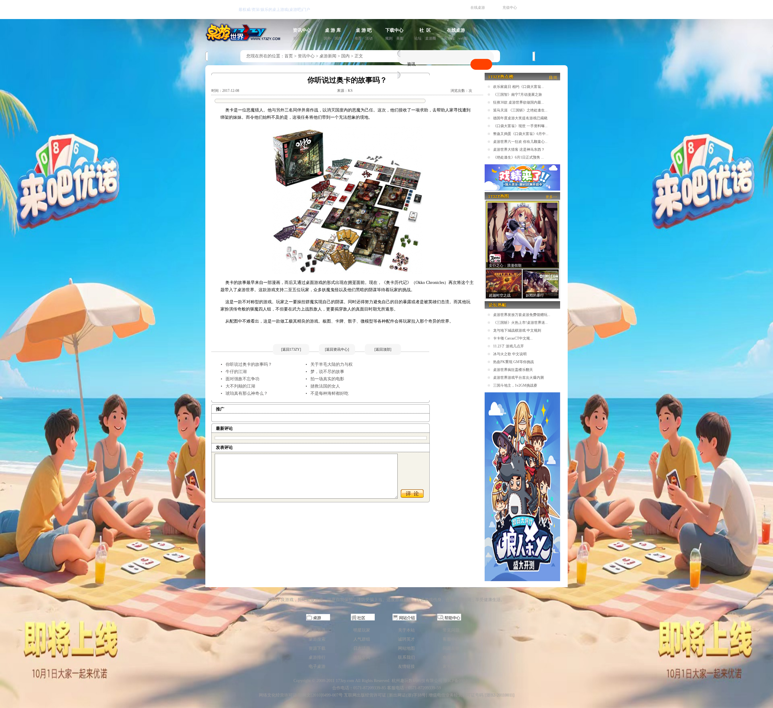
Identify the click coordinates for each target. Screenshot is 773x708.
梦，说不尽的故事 (327, 371)
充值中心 (509, 7)
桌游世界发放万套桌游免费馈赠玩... (521, 315)
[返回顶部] (382, 349)
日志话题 (361, 648)
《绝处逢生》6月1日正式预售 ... (518, 157)
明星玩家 (361, 630)
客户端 (449, 38)
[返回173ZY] (291, 349)
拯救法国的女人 (325, 386)
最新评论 (224, 428)
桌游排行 (317, 657)
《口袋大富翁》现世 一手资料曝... (520, 126)
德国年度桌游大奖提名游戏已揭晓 (520, 118)
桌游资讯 (317, 630)
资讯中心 (302, 30)
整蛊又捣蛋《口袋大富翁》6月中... (520, 134)
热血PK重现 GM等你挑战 (513, 362)
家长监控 (451, 666)
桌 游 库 (333, 30)
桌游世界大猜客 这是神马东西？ (519, 149)
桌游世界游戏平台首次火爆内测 (518, 377)
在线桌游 (477, 7)
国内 (338, 38)
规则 (389, 38)
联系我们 (406, 657)
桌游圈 (430, 38)
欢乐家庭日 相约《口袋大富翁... (518, 87)
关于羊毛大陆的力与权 (331, 364)
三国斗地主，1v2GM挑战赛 (515, 385)
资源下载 (317, 648)
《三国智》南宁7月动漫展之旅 (517, 94)
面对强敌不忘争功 (242, 379)
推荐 (358, 38)
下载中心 (394, 30)
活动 (369, 38)
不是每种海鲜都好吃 (329, 393)
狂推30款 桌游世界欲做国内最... (518, 102)
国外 (327, 38)
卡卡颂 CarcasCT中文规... (513, 338)
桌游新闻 (327, 56)
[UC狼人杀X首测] (522, 580)
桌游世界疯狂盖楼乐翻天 (513, 370)
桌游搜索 (317, 639)
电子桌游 (317, 666)
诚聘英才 (406, 639)
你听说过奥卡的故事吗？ (249, 364)
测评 (307, 38)
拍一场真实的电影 (327, 379)
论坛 (418, 38)
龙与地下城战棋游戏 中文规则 (517, 330)
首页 (288, 56)
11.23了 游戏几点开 (508, 346)
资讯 (296, 38)
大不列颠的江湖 (240, 386)
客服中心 (451, 639)
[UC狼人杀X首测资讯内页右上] (522, 189)
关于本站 (406, 630)
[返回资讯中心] (337, 349)
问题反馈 (451, 648)
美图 (399, 38)
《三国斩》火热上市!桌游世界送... (520, 322)
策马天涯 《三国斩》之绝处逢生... (520, 110)
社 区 (425, 30)
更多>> (551, 197)
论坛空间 (361, 657)
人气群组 (361, 639)
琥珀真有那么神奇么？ (247, 393)
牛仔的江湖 (236, 371)
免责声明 (451, 657)
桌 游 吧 (364, 30)
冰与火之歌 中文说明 (510, 354)
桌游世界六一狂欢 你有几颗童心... (520, 142)
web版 (463, 38)
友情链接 (406, 666)
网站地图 (406, 648)
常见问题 (451, 630)
